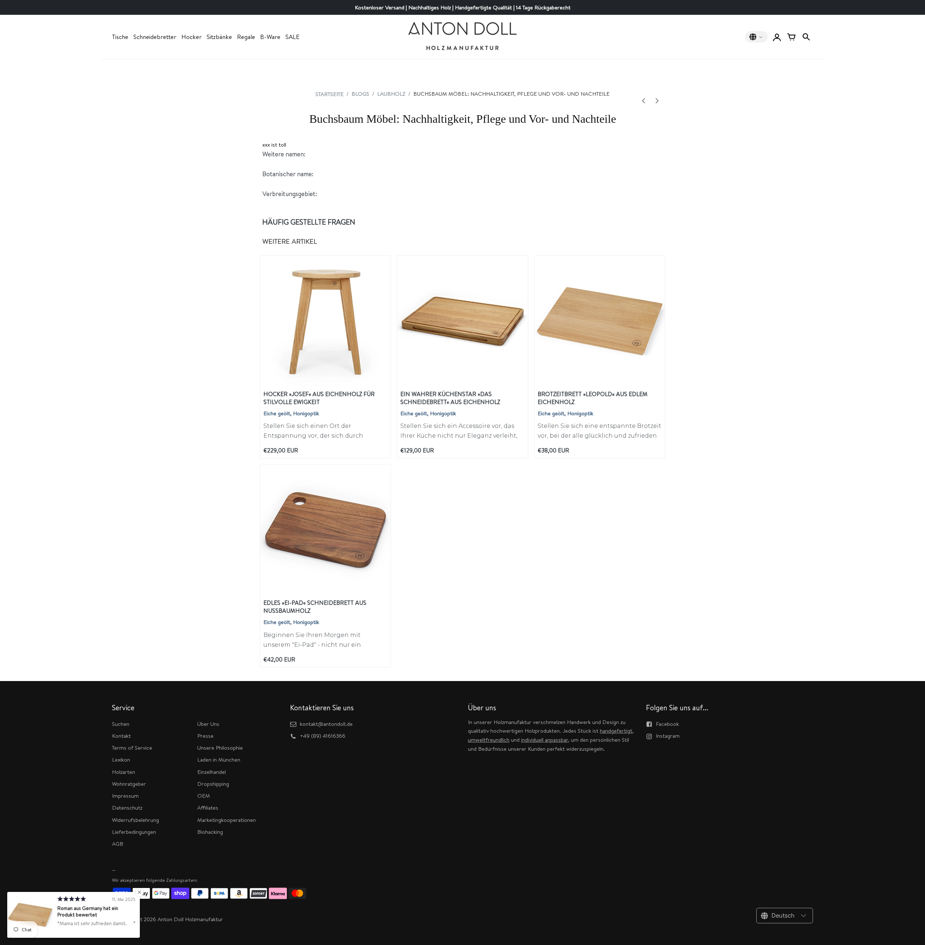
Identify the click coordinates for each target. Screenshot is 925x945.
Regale (246, 36)
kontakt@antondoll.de (326, 724)
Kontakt (121, 736)
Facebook (667, 724)
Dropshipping (213, 784)
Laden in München (218, 759)
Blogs (360, 93)
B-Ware (270, 36)
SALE (292, 36)
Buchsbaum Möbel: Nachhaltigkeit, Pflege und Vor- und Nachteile (462, 118)
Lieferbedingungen (134, 832)
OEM (203, 795)
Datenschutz (127, 807)
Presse (205, 736)
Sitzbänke (219, 36)
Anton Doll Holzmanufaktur (190, 919)
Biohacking (210, 832)
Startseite (329, 94)
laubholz (391, 93)
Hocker (191, 36)
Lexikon (121, 759)
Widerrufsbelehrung (135, 820)
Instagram (668, 736)
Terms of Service (132, 747)
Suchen (120, 724)
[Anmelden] (777, 37)
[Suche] (806, 37)
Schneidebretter (154, 36)
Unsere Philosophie (220, 747)
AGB (117, 844)
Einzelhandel (211, 772)
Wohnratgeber (129, 784)
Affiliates (207, 807)
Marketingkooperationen (226, 820)
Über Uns (208, 724)
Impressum (125, 795)
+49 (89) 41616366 (322, 736)
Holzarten (123, 772)
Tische (120, 36)
